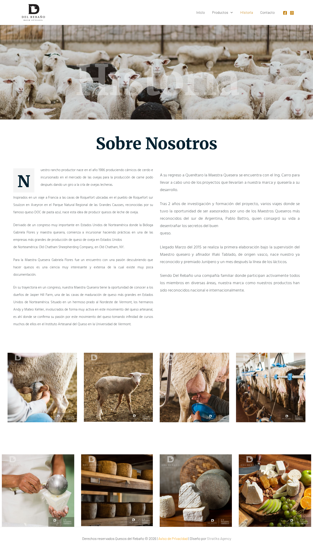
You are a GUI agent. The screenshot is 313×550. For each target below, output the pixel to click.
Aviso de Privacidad (173, 538)
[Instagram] (292, 13)
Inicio (200, 12)
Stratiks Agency (219, 538)
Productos (220, 12)
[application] (230, 12)
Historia (246, 12)
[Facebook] (285, 13)
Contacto (267, 12)
